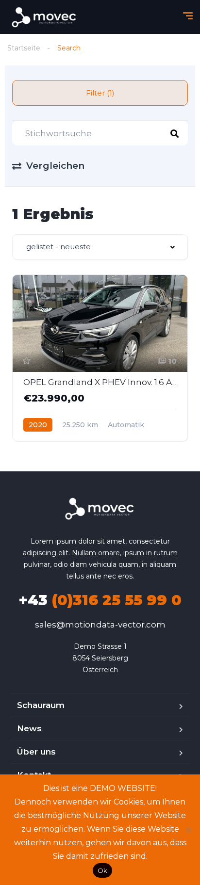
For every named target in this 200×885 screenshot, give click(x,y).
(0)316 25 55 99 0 (100, 600)
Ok (103, 870)
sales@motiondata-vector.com (100, 624)
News (29, 728)
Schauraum (41, 705)
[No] (188, 830)
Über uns (36, 751)
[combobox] (100, 247)
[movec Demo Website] (44, 17)
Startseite (23, 48)
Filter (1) (100, 92)
